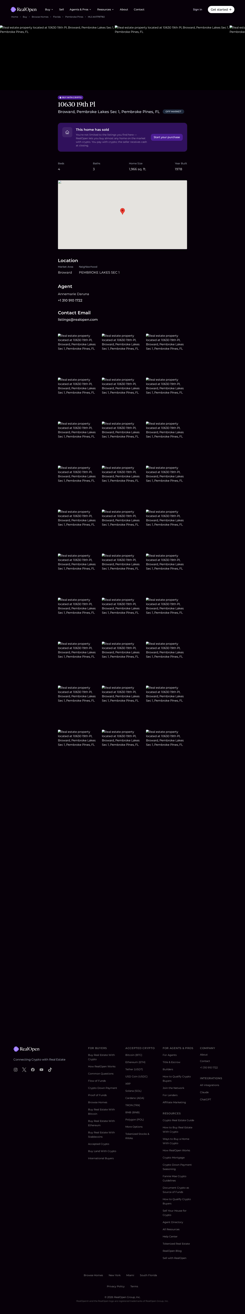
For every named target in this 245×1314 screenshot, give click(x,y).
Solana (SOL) (133, 1090)
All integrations (209, 1085)
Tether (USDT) (134, 1069)
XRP (128, 1083)
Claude (204, 1092)
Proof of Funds (97, 1095)
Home (14, 16)
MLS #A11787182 (96, 16)
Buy (47, 9)
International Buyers (101, 1158)
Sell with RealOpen (174, 1258)
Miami (130, 1275)
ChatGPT (205, 1099)
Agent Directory (173, 1222)
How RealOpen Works (102, 1066)
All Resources (171, 1229)
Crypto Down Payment (102, 1088)
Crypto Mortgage (174, 1157)
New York (115, 1275)
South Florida (148, 1275)
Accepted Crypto (98, 1144)
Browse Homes (40, 16)
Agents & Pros (79, 9)
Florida (57, 16)
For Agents (170, 1055)
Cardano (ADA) (134, 1098)
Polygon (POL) (134, 1119)
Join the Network (173, 1088)
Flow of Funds (97, 1080)
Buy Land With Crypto (102, 1151)
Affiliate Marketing (174, 1102)
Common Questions (101, 1073)
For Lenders (170, 1095)
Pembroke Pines (74, 16)
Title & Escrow (171, 1062)
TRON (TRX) (132, 1105)
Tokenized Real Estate (176, 1243)
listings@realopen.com (78, 320)
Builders (168, 1069)
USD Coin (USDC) (136, 1076)
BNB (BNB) (132, 1112)
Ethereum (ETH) (135, 1062)
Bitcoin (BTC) (133, 1055)
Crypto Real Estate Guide (178, 1120)
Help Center (170, 1236)
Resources (104, 9)
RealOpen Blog (172, 1250)
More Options (134, 1126)
